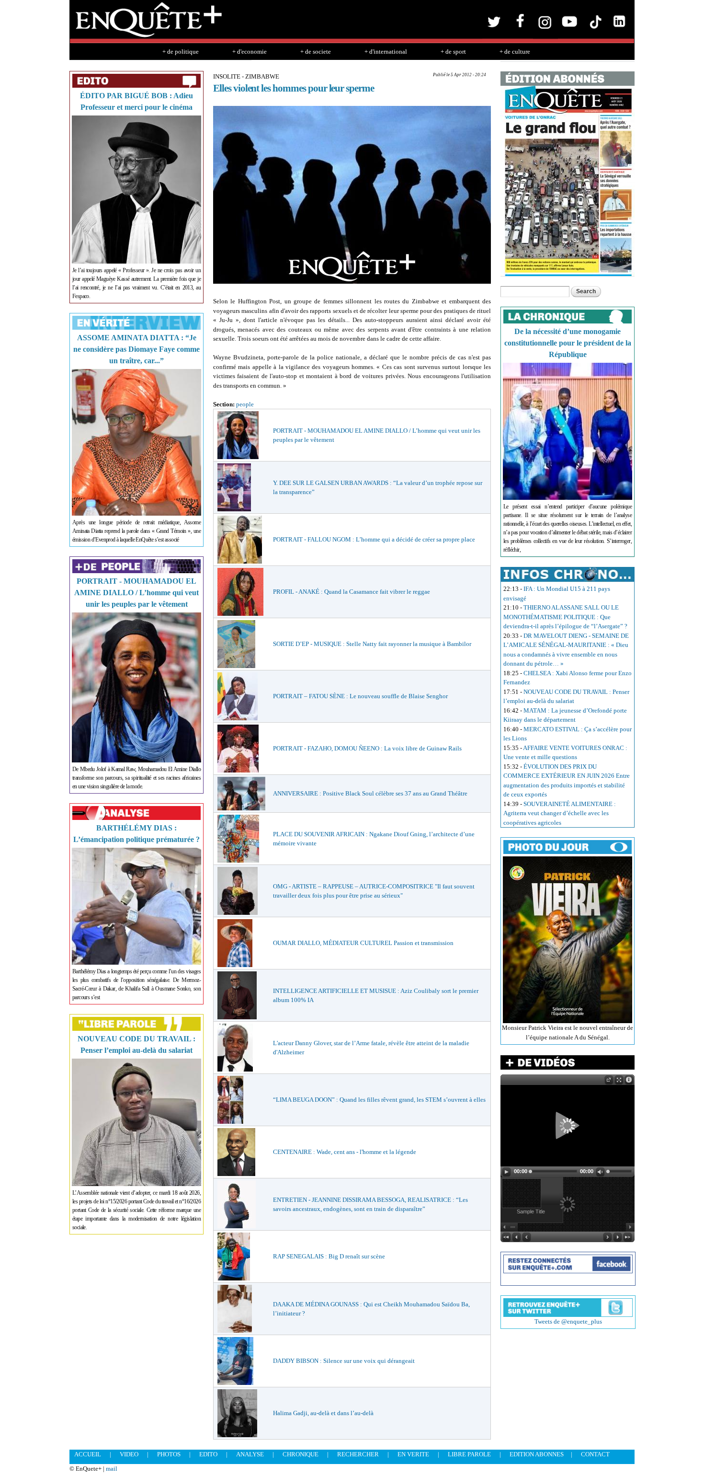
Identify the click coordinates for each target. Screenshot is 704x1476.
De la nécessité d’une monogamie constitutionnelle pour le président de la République (567, 342)
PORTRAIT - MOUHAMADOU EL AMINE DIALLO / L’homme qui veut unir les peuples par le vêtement (136, 592)
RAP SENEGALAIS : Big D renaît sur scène (329, 1256)
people (245, 404)
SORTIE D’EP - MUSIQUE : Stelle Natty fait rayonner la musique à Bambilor (372, 643)
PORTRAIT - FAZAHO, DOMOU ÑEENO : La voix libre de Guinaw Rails (367, 748)
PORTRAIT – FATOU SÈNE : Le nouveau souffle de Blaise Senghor (360, 696)
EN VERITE (413, 1454)
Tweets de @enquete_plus (568, 1321)
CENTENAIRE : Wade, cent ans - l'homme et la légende (344, 1151)
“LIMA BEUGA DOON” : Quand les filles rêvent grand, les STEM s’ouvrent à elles (379, 1099)
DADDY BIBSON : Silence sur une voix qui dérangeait (344, 1360)
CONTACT (595, 1454)
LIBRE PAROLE (469, 1454)
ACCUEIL (87, 1454)
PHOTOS (169, 1454)
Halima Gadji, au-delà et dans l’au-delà (323, 1413)
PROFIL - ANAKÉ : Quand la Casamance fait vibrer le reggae (351, 591)
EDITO (208, 1454)
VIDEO (129, 1454)
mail (111, 1468)
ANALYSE (250, 1454)
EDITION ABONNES (537, 1454)
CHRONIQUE (300, 1454)
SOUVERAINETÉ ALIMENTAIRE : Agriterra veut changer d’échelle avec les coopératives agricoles (559, 813)
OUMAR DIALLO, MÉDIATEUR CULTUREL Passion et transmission (363, 942)
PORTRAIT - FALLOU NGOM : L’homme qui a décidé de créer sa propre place (374, 539)
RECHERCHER (358, 1454)
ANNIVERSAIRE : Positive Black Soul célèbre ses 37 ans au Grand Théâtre (370, 793)
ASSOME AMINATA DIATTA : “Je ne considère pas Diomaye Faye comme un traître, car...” (136, 349)
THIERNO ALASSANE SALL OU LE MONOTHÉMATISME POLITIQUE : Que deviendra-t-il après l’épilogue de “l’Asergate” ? (565, 617)
